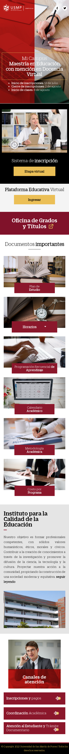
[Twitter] (65, 8)
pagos (23, 698)
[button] (34, 327)
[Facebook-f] (57, 8)
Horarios (30, 327)
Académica (26, 713)
